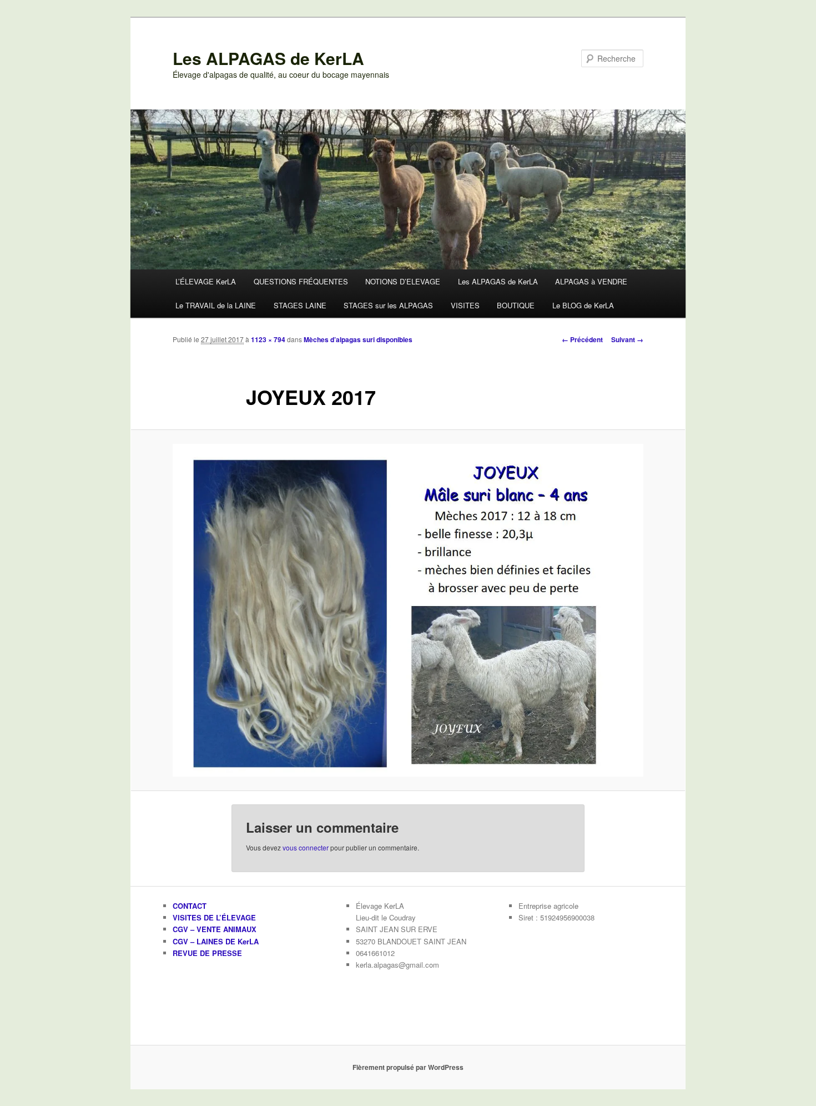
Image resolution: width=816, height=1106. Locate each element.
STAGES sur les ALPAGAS (388, 305)
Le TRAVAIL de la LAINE (215, 305)
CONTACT (189, 905)
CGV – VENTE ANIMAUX (214, 929)
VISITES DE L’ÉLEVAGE (214, 917)
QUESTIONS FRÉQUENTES (301, 281)
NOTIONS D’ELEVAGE (402, 281)
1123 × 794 (268, 339)
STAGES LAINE (300, 305)
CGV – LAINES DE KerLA (216, 941)
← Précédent (582, 339)
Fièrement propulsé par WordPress (408, 1067)
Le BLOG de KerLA (583, 305)
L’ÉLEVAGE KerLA (205, 281)
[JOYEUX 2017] (408, 610)
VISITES (465, 305)
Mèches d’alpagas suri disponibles (358, 339)
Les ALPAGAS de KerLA (268, 58)
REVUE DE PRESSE (207, 953)
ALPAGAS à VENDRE (591, 281)
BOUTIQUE (516, 305)
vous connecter (306, 847)
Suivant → (627, 339)
